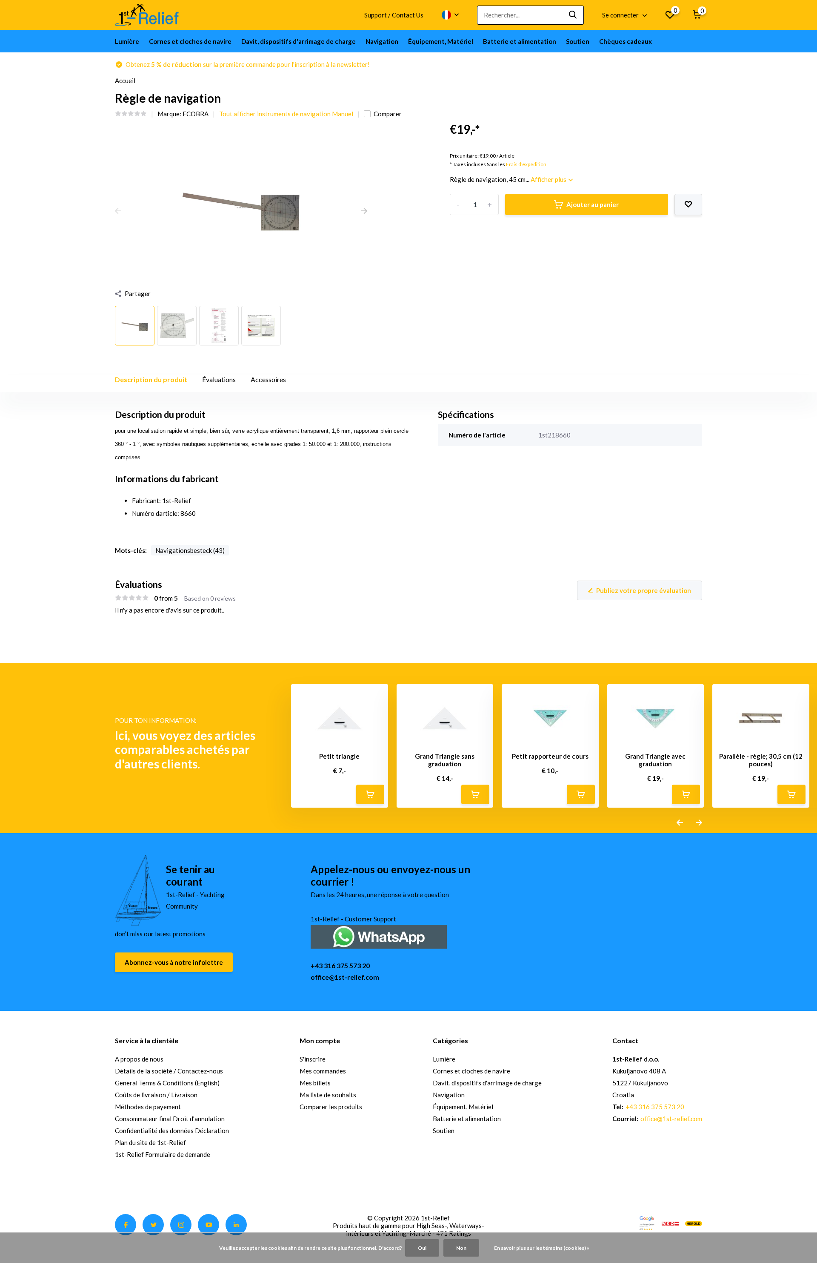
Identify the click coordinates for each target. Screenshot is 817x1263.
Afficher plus (549, 179)
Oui (422, 1248)
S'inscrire (313, 1059)
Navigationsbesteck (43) (190, 550)
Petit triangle (339, 756)
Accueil (125, 80)
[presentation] (118, 211)
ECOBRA (196, 114)
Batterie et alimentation (519, 41)
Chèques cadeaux (625, 41)
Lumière (127, 41)
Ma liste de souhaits (328, 1095)
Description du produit (151, 379)
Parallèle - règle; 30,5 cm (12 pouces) (761, 760)
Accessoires (268, 379)
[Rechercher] (573, 15)
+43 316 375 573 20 (340, 965)
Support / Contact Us (393, 15)
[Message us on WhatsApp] (379, 936)
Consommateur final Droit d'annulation (170, 1118)
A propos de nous (139, 1059)
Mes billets (315, 1083)
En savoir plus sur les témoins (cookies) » (541, 1248)
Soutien (577, 41)
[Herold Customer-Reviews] (693, 1222)
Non (461, 1248)
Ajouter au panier (592, 204)
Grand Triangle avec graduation (655, 760)
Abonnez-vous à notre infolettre (174, 962)
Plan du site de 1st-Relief (150, 1142)
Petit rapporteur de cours (550, 756)
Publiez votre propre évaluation (643, 590)
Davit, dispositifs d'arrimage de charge (298, 41)
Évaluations (219, 379)
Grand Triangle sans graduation (444, 760)
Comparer (388, 114)
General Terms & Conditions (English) (167, 1083)
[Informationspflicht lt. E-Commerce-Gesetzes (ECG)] (670, 1222)
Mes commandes (323, 1071)
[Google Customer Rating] (646, 1222)
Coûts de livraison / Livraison (156, 1095)
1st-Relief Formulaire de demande (162, 1154)
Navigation (382, 41)
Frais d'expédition (526, 164)
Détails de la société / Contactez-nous (169, 1071)
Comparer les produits (331, 1107)
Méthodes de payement (148, 1107)
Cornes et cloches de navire (190, 41)
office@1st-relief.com (345, 977)
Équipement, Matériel (440, 41)
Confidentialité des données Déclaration (172, 1130)
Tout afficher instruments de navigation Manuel (286, 114)
